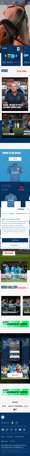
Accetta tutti (15, 240)
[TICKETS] (7, 272)
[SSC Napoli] (13, 2)
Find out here (15, 375)
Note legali (3, 449)
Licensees (25, 452)
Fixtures (12, 441)
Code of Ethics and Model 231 (15, 452)
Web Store (4, 441)
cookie (10, 221)
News (3, 436)
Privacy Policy (10, 449)
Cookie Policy (4, 452)
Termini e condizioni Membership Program (11, 450)
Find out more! (9, 253)
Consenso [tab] (4, 213)
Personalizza (14, 245)
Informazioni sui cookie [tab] (22, 213)
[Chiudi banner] (27, 209)
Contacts (3, 453)
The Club (10, 436)
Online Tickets (19, 436)
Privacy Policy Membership (20, 449)
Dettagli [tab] (12, 213)
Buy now (15, 159)
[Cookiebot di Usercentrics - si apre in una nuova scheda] (18, 209)
